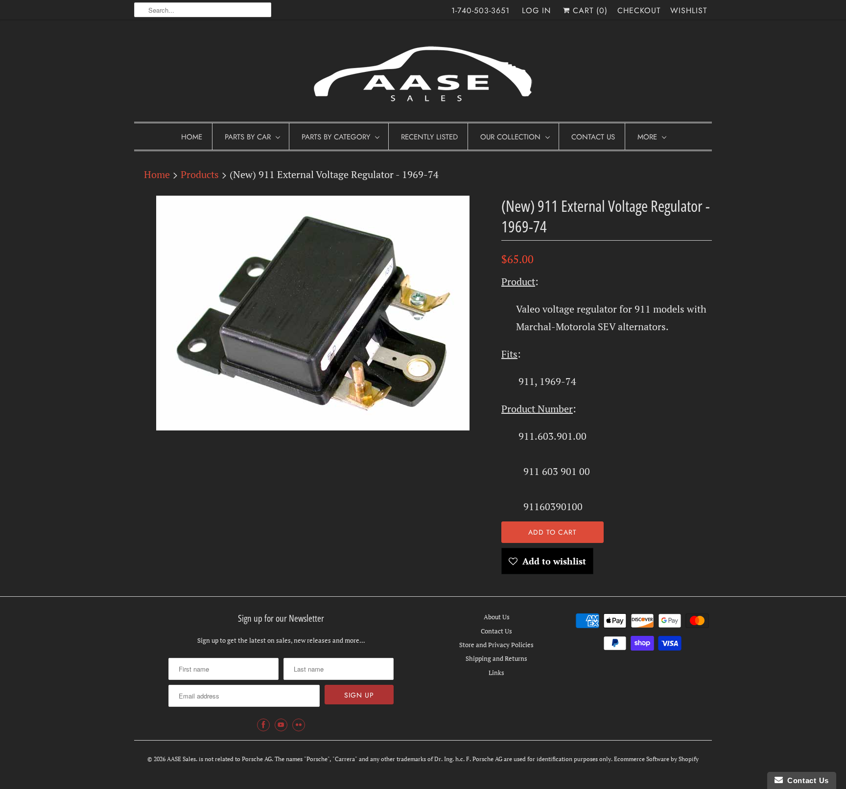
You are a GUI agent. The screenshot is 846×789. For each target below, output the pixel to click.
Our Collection (510, 137)
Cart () (589, 10)
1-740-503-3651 (480, 10)
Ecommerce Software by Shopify (656, 759)
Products (200, 174)
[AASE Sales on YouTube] (281, 725)
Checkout (638, 10)
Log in (536, 10)
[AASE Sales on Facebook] (263, 725)
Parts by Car (248, 137)
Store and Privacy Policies (496, 644)
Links (496, 672)
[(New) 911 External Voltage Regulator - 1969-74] (313, 313)
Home (191, 137)
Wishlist (688, 10)
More (647, 137)
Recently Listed (429, 137)
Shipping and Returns (496, 658)
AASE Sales (181, 759)
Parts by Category (336, 137)
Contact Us (593, 137)
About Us (497, 616)
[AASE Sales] (423, 73)
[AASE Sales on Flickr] (298, 725)
